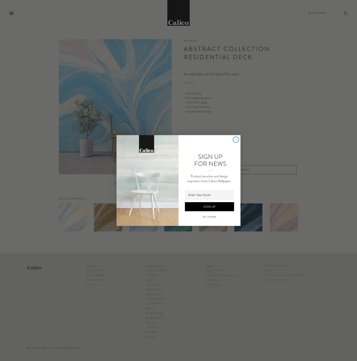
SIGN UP (209, 207)
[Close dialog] (236, 140)
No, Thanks (209, 216)
